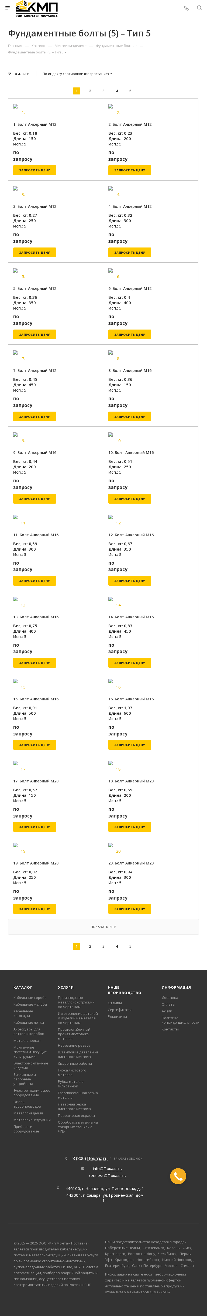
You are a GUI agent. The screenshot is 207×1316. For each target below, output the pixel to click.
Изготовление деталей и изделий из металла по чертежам (78, 1018)
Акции (167, 1011)
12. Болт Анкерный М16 (131, 534)
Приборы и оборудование (26, 1129)
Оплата (168, 1004)
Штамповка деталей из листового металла (78, 1054)
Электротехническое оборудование (31, 1092)
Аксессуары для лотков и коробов (28, 1031)
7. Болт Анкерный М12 (34, 370)
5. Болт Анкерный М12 (34, 288)
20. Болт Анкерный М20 (131, 863)
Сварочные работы (75, 1063)
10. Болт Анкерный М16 (131, 452)
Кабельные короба (30, 997)
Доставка (170, 997)
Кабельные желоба (30, 1004)
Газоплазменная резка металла (78, 1095)
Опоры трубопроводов (27, 1104)
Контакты (170, 1029)
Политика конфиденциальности (180, 1020)
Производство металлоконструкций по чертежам (76, 1002)
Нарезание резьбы (74, 1045)
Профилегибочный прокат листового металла (74, 1034)
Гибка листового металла (72, 1072)
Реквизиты (117, 1016)
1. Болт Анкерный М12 (34, 124)
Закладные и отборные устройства (24, 1079)
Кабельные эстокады (23, 1013)
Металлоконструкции (32, 1119)
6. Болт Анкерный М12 (129, 288)
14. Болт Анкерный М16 (131, 616)
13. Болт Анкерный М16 (35, 616)
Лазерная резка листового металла (74, 1106)
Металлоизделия (28, 1113)
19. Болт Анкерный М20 (35, 863)
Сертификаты (120, 1009)
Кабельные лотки (28, 1022)
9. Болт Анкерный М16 (34, 452)
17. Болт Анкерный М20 (35, 781)
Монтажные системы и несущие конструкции (30, 1052)
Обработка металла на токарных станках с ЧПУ (78, 1127)
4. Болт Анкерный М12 (129, 206)
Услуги (66, 987)
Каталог (23, 987)
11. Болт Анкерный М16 (35, 534)
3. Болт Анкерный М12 (34, 206)
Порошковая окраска (76, 1115)
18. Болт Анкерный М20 (131, 781)
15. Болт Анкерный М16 (35, 698)
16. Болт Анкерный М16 (131, 698)
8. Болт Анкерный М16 (129, 370)
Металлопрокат (27, 1040)
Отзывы (115, 1002)
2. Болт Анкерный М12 (129, 124)
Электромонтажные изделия (30, 1065)
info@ (107, 1168)
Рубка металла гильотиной (71, 1083)
